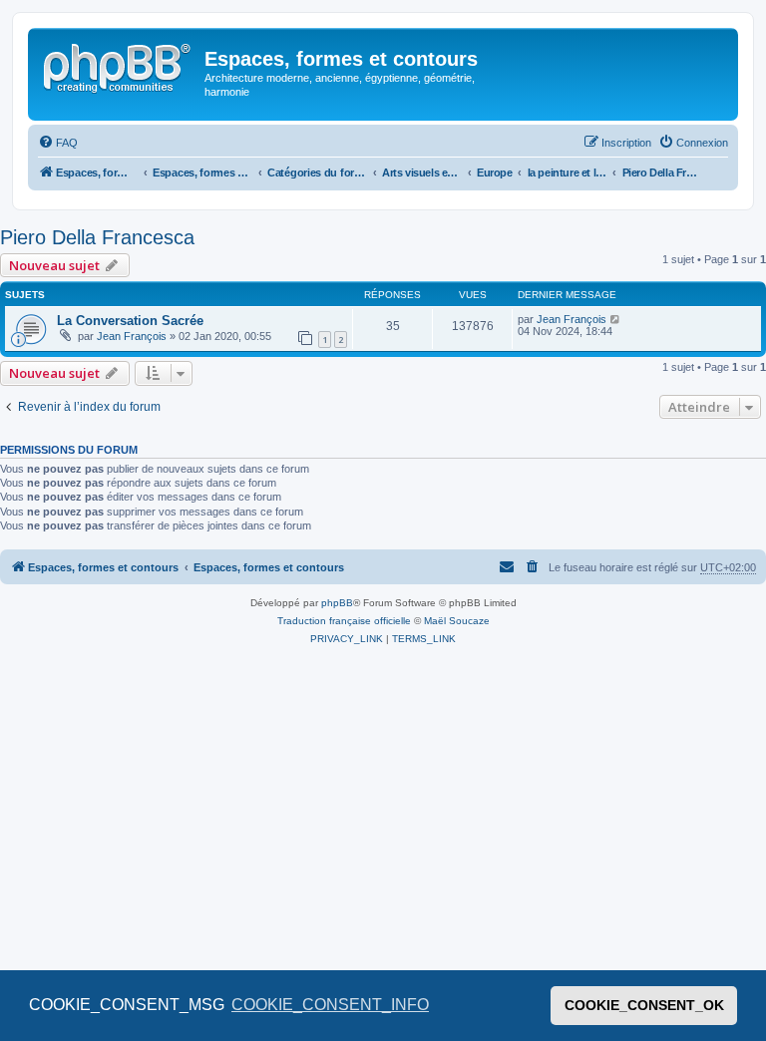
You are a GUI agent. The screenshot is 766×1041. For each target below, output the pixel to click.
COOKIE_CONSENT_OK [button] (644, 1005)
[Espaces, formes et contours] (118, 65)
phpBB (337, 602)
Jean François (132, 336)
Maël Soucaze (457, 620)
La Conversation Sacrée (130, 320)
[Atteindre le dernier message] (615, 319)
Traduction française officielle (344, 620)
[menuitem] (58, 143)
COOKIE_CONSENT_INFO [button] (330, 1004)
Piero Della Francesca (97, 237)
